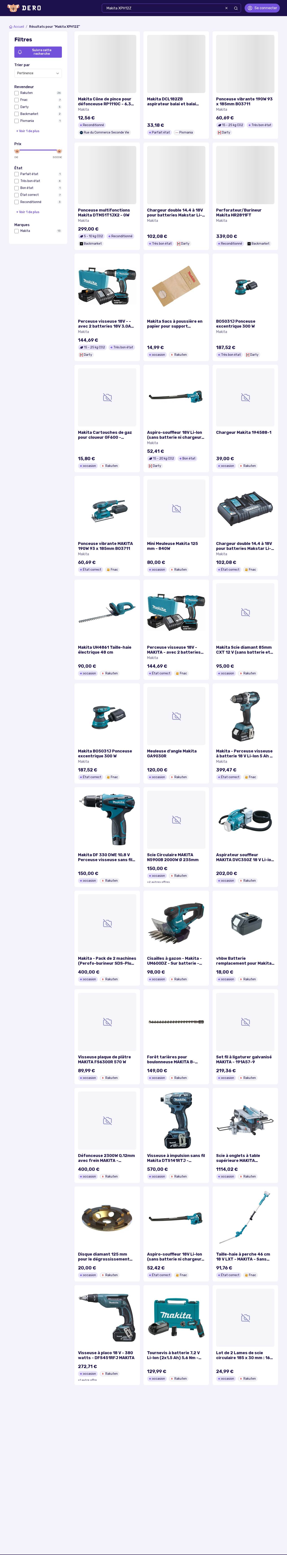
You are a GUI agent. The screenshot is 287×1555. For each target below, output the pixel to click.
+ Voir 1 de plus (27, 131)
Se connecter (265, 8)
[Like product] (130, 41)
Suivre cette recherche (41, 52)
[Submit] (236, 8)
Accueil (18, 27)
